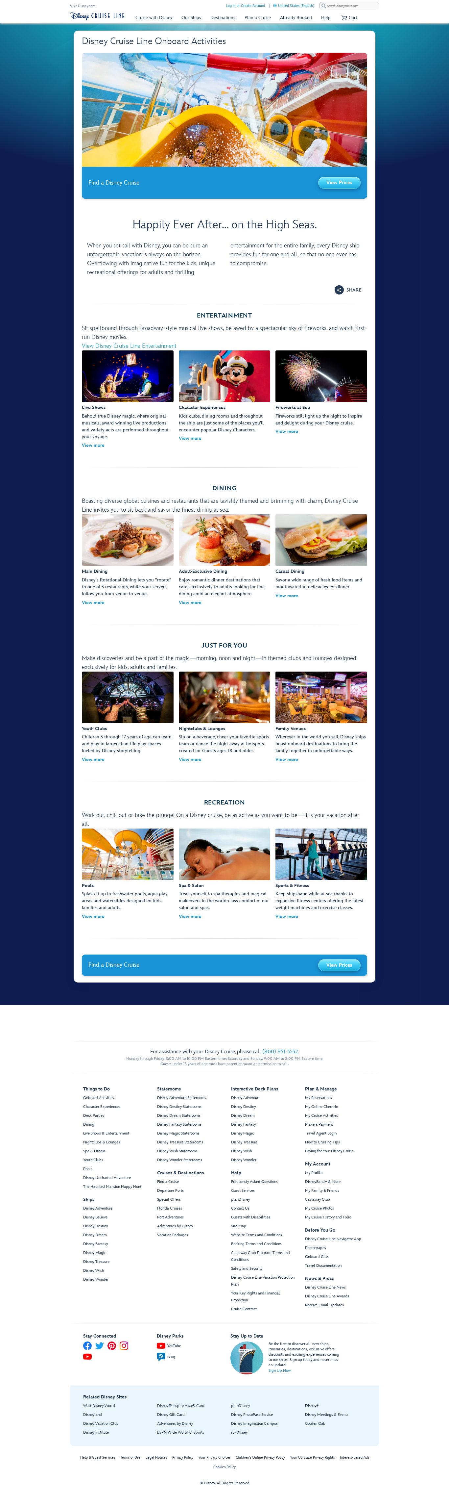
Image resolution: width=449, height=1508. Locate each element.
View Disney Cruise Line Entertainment (129, 346)
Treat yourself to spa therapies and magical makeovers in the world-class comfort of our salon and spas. (224, 900)
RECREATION (224, 802)
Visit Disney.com (82, 6)
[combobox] (349, 6)
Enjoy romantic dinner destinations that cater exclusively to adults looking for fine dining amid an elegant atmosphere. (222, 587)
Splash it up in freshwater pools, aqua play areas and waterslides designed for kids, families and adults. (125, 900)
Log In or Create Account (245, 6)
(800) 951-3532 (280, 1052)
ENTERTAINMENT (224, 315)
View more (93, 445)
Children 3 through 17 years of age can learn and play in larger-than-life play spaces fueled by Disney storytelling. (127, 744)
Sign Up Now (280, 1370)
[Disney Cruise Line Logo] (97, 16)
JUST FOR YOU (224, 646)
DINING (224, 488)
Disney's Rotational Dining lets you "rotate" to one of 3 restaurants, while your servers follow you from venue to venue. (126, 587)
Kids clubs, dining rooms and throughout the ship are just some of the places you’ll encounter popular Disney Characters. (221, 423)
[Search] (323, 6)
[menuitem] (275, 5)
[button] (349, 17)
